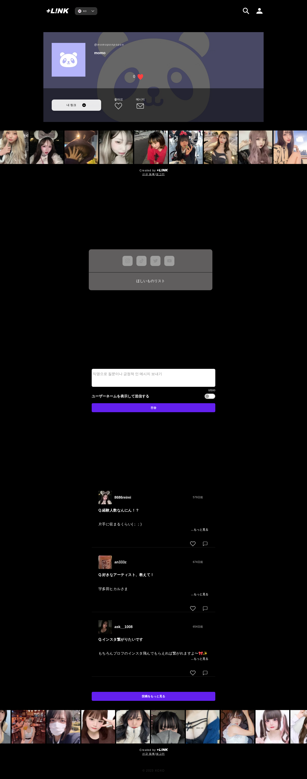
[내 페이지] (259, 11)
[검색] (246, 11)
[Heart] (192, 543)
